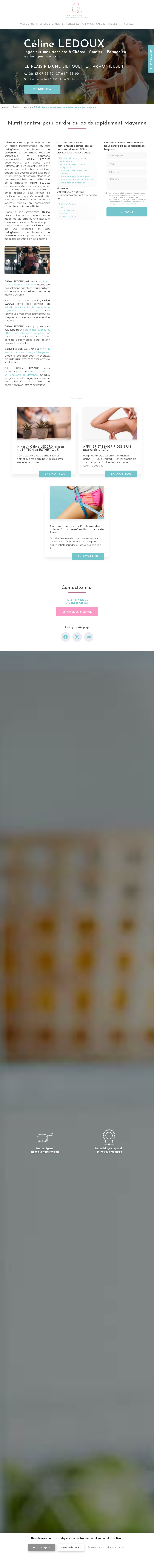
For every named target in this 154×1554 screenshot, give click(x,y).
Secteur (16, 107)
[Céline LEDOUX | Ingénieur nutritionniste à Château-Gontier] (77, 10)
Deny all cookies (72, 1547)
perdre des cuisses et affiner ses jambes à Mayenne (27, 331)
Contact (129, 24)
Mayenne (28, 107)
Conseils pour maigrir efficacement (76, 179)
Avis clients (115, 24)
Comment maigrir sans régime (74, 176)
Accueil (24, 24)
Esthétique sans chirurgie (78, 24)
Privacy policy (118, 1547)
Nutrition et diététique (45, 24)
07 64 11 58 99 (67, 74)
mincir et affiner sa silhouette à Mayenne (27, 373)
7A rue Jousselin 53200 (60, 79)
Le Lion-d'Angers (67, 210)
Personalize (97, 1547)
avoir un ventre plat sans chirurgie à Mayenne (27, 350)
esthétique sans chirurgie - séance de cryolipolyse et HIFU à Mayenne (27, 309)
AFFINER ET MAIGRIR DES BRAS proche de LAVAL (107, 448)
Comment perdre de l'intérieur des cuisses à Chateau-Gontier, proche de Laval (77, 529)
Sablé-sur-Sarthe (67, 216)
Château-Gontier (67, 204)
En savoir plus (55, 474)
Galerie (100, 24)
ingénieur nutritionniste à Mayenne (27, 283)
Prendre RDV (42, 89)
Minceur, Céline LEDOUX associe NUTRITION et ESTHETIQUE (41, 448)
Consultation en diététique (72, 183)
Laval (61, 207)
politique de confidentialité (125, 204)
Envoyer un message (77, 612)
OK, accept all (43, 1547)
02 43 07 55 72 (41, 74)
